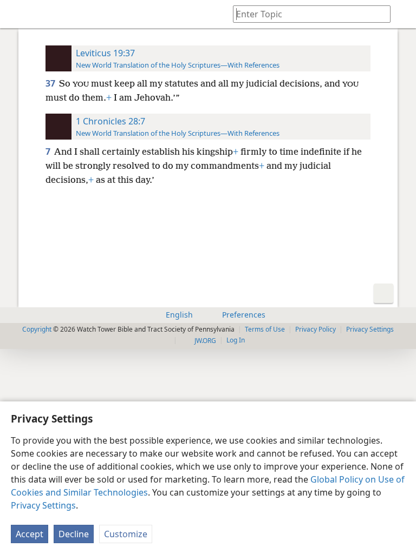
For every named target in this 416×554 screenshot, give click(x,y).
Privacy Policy (315, 329)
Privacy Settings (43, 505)
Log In (235, 340)
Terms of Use (265, 329)
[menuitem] (16, 14)
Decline (73, 534)
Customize (125, 534)
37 (51, 83)
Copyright (36, 329)
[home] (16, 14)
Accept (29, 534)
